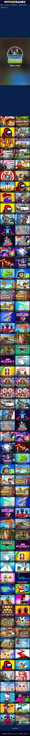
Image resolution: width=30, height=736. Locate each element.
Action (7, 5)
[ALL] (28, 5)
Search (4, 7)
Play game (15, 61)
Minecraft (14, 5)
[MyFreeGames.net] (15, 1)
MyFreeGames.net (14, 733)
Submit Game (23, 5)
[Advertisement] (15, 23)
